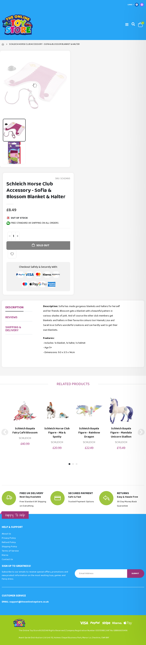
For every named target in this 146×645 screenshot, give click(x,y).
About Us (6, 534)
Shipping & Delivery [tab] (13, 329)
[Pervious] (5, 432)
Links (130, 4)
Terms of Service (10, 551)
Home (3, 44)
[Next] (141, 432)
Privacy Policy (9, 538)
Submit (135, 573)
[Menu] (126, 25)
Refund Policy (9, 542)
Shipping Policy (9, 546)
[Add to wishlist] (12, 254)
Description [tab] (14, 307)
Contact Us (7, 559)
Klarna (5, 555)
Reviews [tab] (11, 317)
